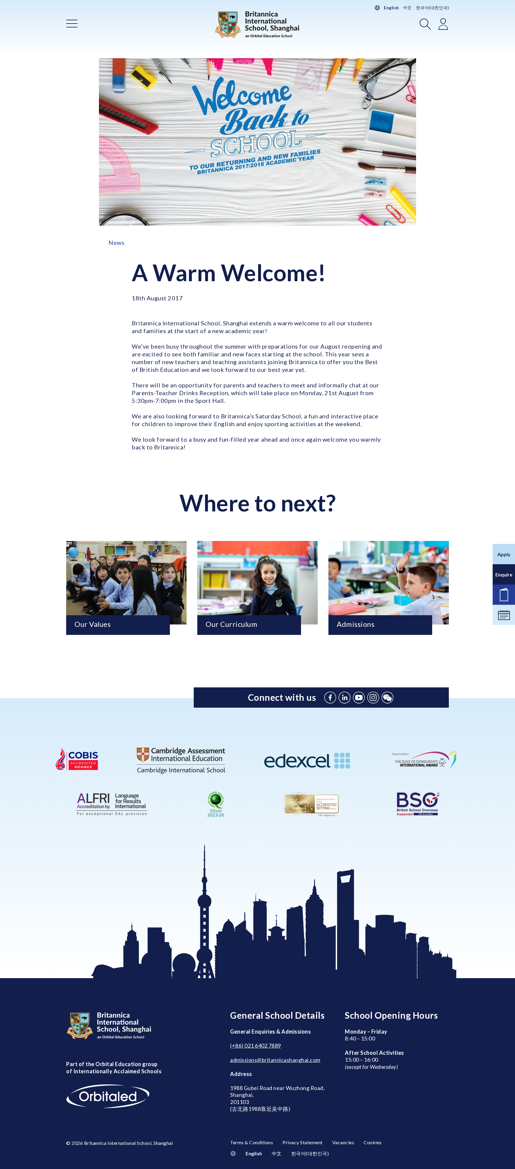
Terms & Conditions (251, 1142)
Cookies (373, 1142)
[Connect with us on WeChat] (387, 697)
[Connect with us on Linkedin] (344, 697)
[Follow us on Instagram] (373, 697)
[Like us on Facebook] (330, 697)
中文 (407, 7)
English (391, 7)
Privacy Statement (303, 1142)
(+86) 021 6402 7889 (255, 1045)
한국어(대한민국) (432, 7)
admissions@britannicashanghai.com (275, 1060)
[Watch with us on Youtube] (359, 697)
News (116, 242)
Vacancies (343, 1142)
